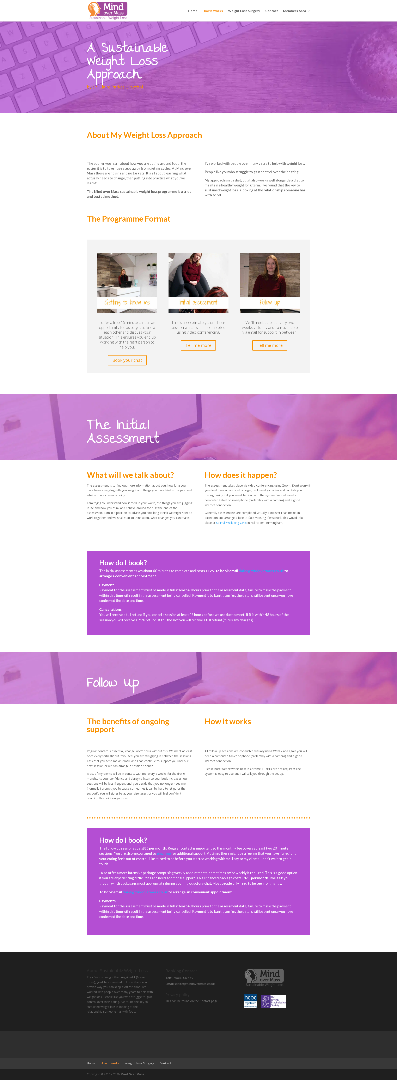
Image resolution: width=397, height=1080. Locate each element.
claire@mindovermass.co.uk (261, 571)
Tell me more (198, 345)
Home (192, 11)
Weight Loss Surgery (244, 11)
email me (164, 853)
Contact (271, 11)
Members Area (294, 11)
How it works (212, 11)
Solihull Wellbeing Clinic (232, 523)
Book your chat (127, 360)
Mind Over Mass (132, 1074)
